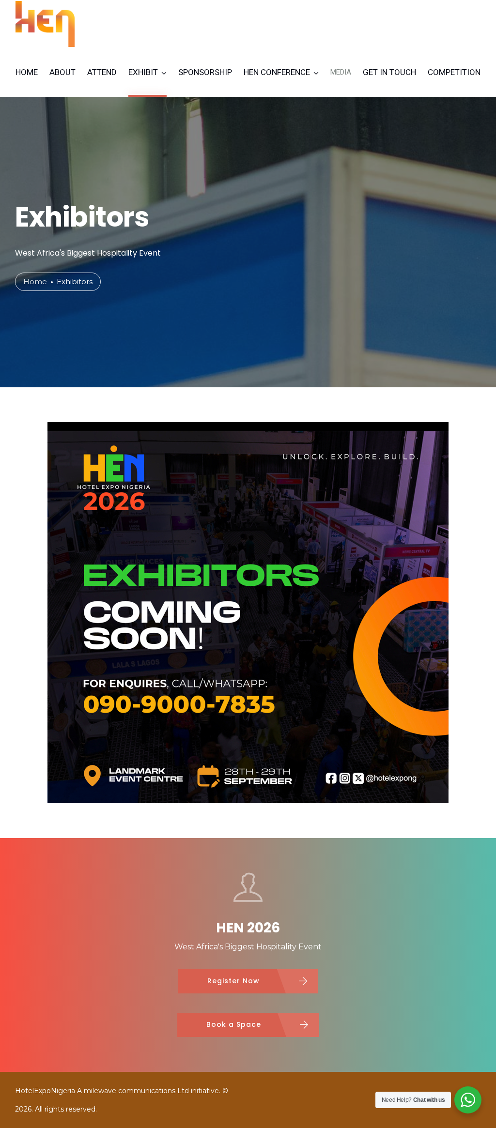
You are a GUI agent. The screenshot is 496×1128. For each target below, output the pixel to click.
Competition (454, 72)
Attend (102, 72)
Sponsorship (205, 72)
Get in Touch (389, 72)
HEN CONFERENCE (277, 72)
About (62, 72)
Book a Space (233, 1024)
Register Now (233, 981)
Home (27, 72)
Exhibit (143, 72)
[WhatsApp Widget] (467, 1099)
